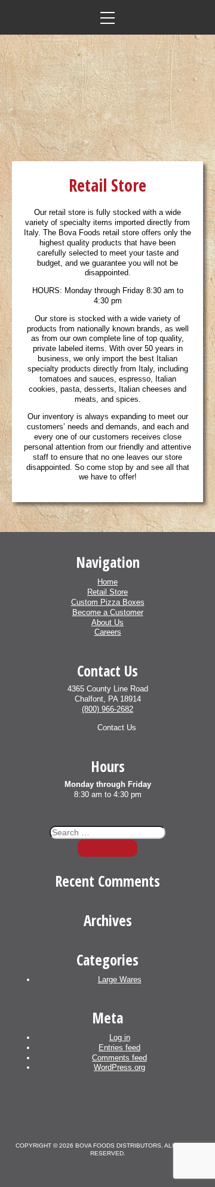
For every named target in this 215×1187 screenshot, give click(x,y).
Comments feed (119, 1057)
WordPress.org (119, 1067)
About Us (107, 622)
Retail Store (107, 592)
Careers (107, 632)
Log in (119, 1037)
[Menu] (107, 17)
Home (107, 581)
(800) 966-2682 (107, 709)
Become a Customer (107, 612)
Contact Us (116, 727)
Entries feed (119, 1047)
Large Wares (120, 979)
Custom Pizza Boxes (108, 602)
